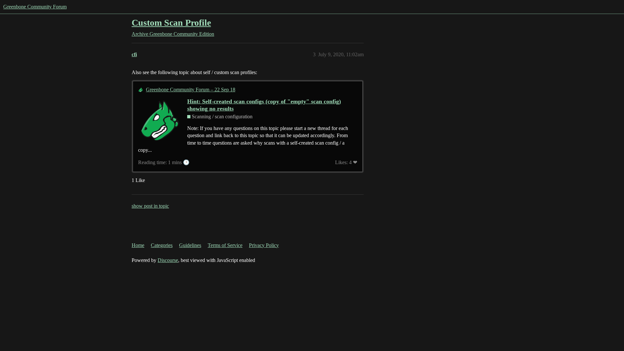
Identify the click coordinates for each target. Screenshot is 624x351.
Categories (162, 245)
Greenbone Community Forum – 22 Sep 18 (190, 89)
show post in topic (150, 206)
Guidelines (190, 245)
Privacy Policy (264, 245)
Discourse (168, 260)
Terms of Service (225, 245)
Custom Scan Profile (171, 23)
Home (138, 245)
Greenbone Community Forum (35, 6)
